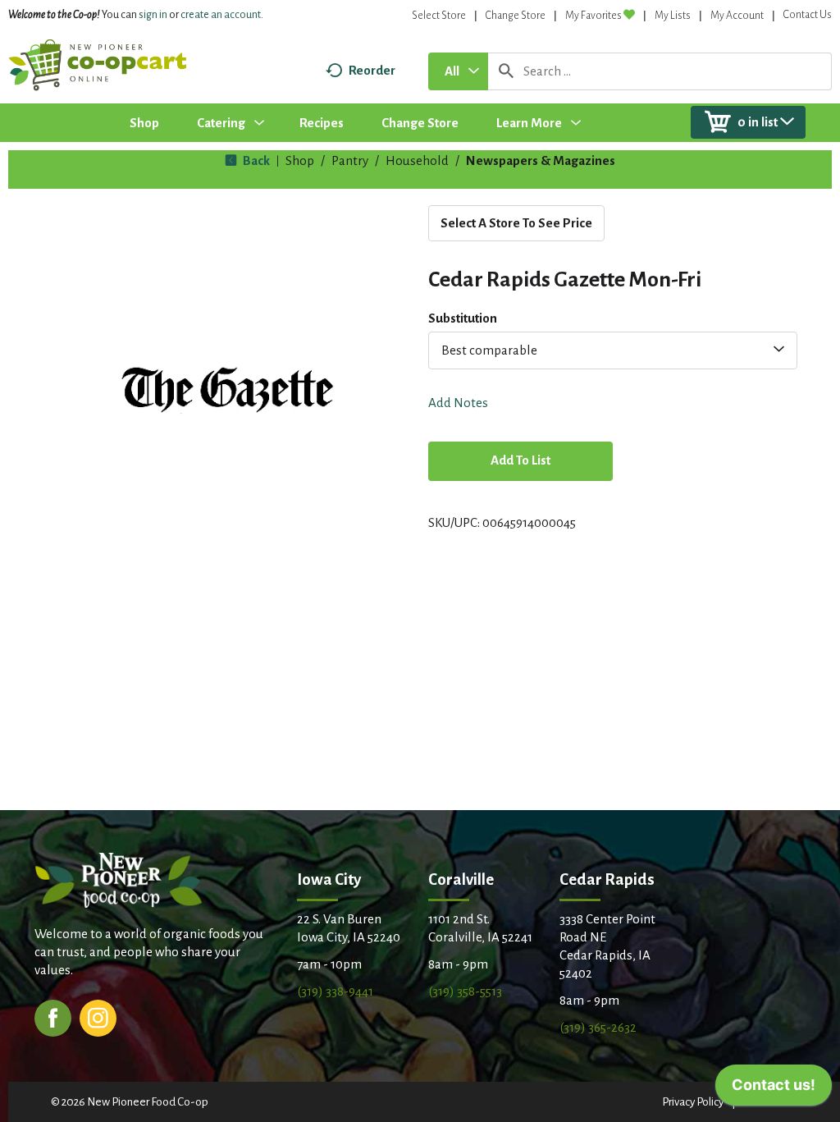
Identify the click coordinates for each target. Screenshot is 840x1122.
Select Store (439, 15)
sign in (153, 15)
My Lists (673, 15)
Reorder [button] (372, 70)
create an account (220, 15)
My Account (737, 15)
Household (417, 160)
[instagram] (98, 1017)
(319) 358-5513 (465, 991)
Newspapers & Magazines (540, 160)
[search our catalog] (506, 71)
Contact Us (807, 15)
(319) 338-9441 (335, 991)
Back (255, 160)
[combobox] (458, 71)
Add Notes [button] (458, 403)
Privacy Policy (693, 1102)
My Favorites (593, 15)
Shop (299, 160)
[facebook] (52, 1017)
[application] (773, 1089)
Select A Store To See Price (516, 223)
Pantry (349, 160)
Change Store (516, 15)
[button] (520, 462)
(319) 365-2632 (598, 1027)
